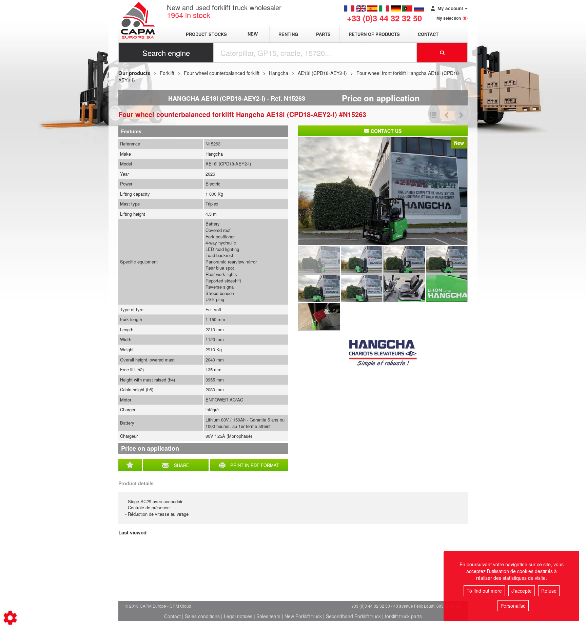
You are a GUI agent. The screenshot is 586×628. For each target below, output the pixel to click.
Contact (428, 34)
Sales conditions (202, 616)
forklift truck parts (403, 616)
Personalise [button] (513, 605)
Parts (323, 34)
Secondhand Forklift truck (353, 616)
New (253, 34)
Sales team (268, 616)
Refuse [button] (548, 590)
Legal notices (238, 616)
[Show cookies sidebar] (10, 618)
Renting (288, 34)
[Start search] (442, 52)
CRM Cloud (180, 606)
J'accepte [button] (521, 590)
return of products (374, 34)
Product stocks (206, 34)
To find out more (484, 590)
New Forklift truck (303, 616)
